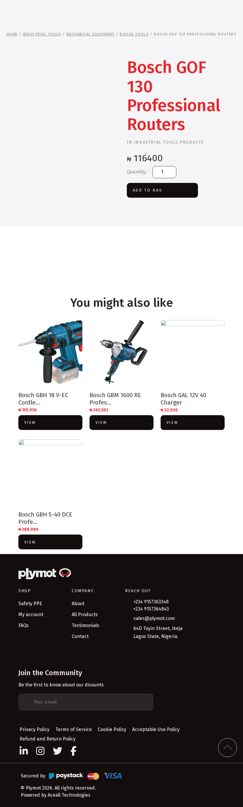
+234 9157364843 (151, 609)
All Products (85, 614)
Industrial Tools (42, 34)
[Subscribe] (145, 702)
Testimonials (85, 625)
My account (30, 614)
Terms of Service (73, 729)
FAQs (23, 625)
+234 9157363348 (151, 602)
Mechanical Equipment (90, 34)
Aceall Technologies (69, 795)
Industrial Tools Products (169, 142)
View (30, 422)
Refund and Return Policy (48, 739)
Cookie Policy (112, 729)
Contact (80, 636)
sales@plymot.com (154, 618)
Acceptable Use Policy (156, 729)
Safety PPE (30, 603)
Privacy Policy (34, 729)
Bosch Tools (134, 34)
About (78, 603)
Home (12, 34)
